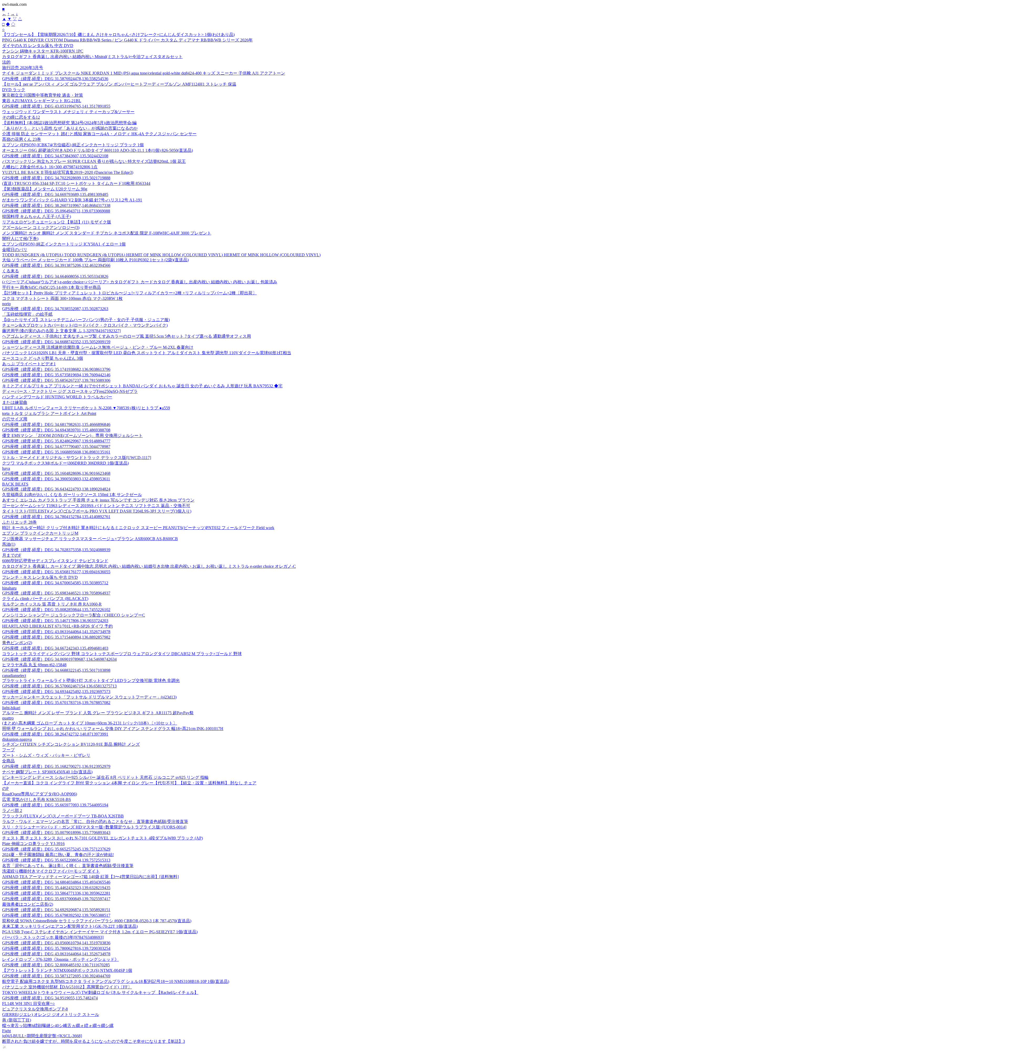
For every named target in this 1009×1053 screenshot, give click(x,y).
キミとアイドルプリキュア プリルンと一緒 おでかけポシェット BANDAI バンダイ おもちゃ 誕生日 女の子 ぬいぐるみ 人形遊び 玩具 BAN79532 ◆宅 (142, 386)
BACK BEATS (15, 484)
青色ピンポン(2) (17, 642)
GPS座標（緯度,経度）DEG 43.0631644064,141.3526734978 (56, 631)
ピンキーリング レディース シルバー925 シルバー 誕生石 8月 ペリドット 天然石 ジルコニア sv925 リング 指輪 (105, 777)
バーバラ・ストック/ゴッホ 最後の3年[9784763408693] (53, 937)
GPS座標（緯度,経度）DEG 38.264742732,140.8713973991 (55, 734)
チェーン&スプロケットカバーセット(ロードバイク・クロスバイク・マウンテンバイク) (85, 325)
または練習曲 (14, 402)
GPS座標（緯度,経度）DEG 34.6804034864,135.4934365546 (56, 882)
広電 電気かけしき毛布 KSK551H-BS (36, 799)
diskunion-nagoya (17, 739)
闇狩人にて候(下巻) (20, 238)
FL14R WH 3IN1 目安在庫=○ (28, 1003)
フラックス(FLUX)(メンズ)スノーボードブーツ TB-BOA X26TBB (63, 816)
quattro (8, 718)
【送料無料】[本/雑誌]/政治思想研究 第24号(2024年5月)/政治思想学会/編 (69, 123)
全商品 (8, 761)
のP (5, 788)
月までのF (11, 555)
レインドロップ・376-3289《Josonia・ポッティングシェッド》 (60, 959)
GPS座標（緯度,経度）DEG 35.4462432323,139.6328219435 (56, 887)
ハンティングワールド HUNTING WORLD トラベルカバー (57, 397)
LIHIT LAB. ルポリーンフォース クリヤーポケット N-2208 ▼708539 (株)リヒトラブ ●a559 (86, 408)
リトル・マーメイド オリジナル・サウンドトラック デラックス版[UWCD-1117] (76, 457)
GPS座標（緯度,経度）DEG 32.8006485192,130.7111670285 (56, 965)
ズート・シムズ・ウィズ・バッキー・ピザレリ (46, 755)
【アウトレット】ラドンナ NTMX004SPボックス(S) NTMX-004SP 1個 (67, 970)
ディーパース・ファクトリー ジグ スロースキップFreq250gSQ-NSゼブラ (70, 391)
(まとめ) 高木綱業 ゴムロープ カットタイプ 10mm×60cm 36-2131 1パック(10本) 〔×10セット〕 (89, 723)
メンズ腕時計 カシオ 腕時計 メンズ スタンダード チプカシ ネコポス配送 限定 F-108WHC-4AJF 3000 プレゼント (106, 233)
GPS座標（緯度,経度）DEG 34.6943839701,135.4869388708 (56, 430)
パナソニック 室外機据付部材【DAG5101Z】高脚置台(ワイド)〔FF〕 (67, 987)
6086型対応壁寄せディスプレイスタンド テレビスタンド (55, 561)
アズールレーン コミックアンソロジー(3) (40, 227)
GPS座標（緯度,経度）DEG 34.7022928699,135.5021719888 (56, 178)
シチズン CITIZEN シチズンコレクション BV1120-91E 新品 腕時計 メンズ (71, 744)
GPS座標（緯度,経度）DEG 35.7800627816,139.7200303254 (56, 948)
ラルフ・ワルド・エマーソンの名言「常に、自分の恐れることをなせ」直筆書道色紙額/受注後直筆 (95, 821)
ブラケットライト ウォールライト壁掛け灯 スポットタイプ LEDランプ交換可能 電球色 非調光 (91, 680)
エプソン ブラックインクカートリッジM (40, 533)
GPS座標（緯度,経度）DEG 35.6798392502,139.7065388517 (56, 915)
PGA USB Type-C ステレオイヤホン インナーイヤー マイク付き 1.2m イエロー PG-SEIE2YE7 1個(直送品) (100, 932)
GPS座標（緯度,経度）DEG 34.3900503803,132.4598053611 (56, 479)
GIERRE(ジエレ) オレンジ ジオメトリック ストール (50, 1014)
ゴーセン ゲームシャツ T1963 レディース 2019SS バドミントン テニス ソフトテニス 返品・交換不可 (96, 505)
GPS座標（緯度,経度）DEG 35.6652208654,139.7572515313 (56, 860)
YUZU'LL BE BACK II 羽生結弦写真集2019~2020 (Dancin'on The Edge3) (67, 172)
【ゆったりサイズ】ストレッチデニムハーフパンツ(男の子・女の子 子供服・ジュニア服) (86, 319)
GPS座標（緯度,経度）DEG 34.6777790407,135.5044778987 (56, 446)
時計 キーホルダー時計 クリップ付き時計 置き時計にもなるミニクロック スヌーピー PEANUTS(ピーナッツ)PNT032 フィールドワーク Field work (138, 527)
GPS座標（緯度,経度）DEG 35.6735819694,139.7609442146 (56, 375)
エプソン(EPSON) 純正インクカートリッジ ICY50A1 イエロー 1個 (64, 244)
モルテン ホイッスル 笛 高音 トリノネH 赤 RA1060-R (52, 604)
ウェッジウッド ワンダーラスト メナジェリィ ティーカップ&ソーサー (68, 112)
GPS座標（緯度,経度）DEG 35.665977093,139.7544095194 (55, 805)
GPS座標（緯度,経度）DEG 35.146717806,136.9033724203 (55, 620)
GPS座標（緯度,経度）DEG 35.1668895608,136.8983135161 (56, 452)
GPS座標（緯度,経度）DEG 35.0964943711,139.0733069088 (56, 211)
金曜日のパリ (14, 249)
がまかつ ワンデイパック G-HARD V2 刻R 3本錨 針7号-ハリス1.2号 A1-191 (72, 200)
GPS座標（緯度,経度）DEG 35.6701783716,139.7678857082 (56, 702)
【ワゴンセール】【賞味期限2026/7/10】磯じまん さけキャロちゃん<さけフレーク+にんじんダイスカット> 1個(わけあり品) (118, 34)
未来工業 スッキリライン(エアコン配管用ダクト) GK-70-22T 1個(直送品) (70, 926)
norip (6, 303)
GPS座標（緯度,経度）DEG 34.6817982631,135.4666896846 (56, 424)
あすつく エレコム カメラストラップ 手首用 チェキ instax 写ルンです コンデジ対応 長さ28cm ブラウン (98, 500)
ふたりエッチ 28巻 (19, 522)
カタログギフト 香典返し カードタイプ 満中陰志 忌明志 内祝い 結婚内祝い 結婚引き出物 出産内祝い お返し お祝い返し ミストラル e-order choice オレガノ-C (149, 566)
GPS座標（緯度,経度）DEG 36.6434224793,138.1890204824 (56, 489)
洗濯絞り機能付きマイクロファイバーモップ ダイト (51, 871)
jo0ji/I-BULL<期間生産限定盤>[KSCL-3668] (42, 1036)
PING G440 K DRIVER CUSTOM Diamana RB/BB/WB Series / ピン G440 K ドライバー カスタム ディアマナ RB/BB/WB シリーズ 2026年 (127, 40)
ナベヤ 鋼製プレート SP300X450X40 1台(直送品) (47, 772)
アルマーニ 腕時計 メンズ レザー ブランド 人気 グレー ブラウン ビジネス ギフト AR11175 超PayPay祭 (98, 713)
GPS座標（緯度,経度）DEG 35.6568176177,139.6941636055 (56, 572)
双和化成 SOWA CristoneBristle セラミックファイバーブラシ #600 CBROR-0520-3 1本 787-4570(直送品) (96, 921)
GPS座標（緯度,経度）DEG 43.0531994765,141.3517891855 (56, 106)
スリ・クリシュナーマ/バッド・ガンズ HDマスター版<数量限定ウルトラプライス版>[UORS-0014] (94, 827)
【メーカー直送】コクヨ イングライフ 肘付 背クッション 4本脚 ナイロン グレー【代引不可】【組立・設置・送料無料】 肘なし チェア (129, 783)
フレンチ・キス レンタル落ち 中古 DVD (40, 577)
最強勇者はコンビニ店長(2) (27, 904)
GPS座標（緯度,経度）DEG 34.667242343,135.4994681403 (55, 648)
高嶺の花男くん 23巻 (21, 139)
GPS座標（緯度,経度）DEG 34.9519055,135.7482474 (50, 998)
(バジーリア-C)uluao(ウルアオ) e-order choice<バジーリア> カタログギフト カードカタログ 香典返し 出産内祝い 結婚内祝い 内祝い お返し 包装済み (139, 282)
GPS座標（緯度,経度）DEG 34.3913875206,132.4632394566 (56, 265)
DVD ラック (13, 89)
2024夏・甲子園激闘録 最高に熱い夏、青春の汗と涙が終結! (58, 854)
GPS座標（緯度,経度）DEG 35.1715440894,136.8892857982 (56, 637)
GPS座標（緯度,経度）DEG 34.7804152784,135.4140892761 (56, 516)
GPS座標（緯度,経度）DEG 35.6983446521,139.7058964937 (56, 593)
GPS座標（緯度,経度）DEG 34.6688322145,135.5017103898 (56, 670)
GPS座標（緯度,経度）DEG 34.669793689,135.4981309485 (55, 194)
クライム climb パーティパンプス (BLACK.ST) (45, 598)
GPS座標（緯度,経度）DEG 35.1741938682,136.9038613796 (56, 369)
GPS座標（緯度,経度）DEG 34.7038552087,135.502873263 (55, 308)
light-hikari (11, 708)
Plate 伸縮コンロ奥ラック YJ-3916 (33, 843)
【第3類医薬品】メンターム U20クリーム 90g (44, 189)
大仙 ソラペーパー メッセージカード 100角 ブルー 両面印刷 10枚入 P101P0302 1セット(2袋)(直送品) (95, 260)
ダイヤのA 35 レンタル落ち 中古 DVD (37, 45)
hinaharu (9, 588)
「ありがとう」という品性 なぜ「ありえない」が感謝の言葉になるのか (70, 128)
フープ (8, 750)
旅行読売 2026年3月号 (22, 67)
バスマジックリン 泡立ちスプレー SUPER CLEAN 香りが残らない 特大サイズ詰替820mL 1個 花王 (94, 161)
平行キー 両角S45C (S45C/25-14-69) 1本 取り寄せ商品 (51, 287)
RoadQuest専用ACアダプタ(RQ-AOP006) (39, 794)
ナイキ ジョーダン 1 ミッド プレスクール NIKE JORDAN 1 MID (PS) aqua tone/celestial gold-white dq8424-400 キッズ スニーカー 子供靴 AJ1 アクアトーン (143, 73)
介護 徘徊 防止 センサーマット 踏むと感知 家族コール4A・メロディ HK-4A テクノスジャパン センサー (99, 134)
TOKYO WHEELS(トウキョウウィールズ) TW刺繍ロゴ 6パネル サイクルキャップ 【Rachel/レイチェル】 (100, 992)
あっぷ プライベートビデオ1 (29, 364)
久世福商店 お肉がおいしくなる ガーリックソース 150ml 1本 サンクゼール (72, 494)
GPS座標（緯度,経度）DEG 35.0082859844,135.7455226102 (56, 609)
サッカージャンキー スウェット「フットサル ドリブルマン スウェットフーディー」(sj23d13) (89, 697)
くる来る (10, 271)
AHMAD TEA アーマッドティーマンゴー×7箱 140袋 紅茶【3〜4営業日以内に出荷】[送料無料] (90, 876)
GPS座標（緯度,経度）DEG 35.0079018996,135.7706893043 (56, 832)
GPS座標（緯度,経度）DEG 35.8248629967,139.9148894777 (56, 441)
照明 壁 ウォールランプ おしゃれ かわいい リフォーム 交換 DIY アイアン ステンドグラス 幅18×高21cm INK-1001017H (112, 728)
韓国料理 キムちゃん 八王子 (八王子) (36, 216)
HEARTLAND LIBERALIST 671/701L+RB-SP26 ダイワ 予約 (57, 626)
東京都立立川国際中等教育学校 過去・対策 (42, 95)
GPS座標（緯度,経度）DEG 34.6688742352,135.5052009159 (56, 342)
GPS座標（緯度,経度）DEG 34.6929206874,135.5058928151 (56, 910)
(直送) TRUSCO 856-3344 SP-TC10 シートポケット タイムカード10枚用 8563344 (76, 183)
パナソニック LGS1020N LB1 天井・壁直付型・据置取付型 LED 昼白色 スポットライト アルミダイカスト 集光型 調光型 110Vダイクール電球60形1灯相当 (146, 353)
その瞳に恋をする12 (21, 117)
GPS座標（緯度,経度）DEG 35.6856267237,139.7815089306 (56, 380)
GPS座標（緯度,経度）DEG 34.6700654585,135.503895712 (55, 583)
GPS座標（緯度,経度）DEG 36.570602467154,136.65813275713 (59, 686)
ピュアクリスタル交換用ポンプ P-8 (35, 1009)
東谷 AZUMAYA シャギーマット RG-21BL (41, 100)
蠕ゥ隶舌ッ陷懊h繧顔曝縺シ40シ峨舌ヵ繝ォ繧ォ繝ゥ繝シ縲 (58, 1025)
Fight (6, 1031)
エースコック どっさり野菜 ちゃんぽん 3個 (42, 358)
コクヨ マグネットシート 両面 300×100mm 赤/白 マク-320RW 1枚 (62, 298)
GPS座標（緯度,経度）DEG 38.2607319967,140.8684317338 (56, 205)
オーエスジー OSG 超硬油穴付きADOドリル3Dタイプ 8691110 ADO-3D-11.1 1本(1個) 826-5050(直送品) (97, 150)
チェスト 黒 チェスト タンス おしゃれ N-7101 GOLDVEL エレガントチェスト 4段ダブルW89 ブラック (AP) (102, 838)
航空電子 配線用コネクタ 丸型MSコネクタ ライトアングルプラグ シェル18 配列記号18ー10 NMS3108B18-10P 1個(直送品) (115, 981)
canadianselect (14, 675)
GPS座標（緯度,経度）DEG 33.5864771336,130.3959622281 (56, 893)
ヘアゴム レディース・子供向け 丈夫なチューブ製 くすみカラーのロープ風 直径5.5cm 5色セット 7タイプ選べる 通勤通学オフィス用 (126, 336)
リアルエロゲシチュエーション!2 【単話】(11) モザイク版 (56, 222)
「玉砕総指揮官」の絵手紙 (27, 314)
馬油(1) (8, 544)
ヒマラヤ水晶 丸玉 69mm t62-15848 (34, 665)
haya (6, 468)
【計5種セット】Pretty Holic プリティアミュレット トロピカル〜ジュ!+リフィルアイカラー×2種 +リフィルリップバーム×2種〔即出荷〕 (129, 293)
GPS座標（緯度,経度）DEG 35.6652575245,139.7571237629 (56, 849)
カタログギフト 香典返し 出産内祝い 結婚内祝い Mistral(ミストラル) (92, 56)
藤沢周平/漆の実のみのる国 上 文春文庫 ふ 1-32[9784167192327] (61, 331)
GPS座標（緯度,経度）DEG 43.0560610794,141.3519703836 (56, 943)
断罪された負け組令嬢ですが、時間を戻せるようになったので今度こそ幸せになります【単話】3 (93, 1041)
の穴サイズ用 (14, 419)
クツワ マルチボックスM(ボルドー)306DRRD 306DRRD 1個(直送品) (65, 463)
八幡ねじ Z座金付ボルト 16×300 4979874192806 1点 (49, 167)
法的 (6, 62)
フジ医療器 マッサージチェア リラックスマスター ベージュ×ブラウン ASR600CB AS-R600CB (90, 538)
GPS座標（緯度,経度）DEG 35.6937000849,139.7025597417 (56, 898)
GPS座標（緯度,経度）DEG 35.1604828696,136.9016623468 (56, 473)
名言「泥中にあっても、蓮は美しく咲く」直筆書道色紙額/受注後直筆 (67, 865)
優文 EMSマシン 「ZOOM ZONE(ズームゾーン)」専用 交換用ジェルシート (72, 435)
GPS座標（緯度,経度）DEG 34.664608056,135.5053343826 (55, 276)
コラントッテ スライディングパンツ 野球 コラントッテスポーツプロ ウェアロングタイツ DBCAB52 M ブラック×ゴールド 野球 (122, 653)
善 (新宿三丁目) (16, 1020)
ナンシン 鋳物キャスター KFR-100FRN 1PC (42, 51)
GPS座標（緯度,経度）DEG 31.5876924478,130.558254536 (55, 78)
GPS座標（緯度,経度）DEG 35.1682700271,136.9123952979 (56, 766)
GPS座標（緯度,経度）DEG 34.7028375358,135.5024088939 (56, 550)
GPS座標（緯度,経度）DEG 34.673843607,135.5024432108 (55, 156)
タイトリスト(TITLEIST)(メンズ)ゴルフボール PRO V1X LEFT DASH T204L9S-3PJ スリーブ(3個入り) (96, 511)
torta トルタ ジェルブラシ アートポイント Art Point (49, 413)
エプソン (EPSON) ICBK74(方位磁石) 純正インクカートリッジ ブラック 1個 (73, 145)
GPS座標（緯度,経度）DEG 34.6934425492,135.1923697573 (56, 691)
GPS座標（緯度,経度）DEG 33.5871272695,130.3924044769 (56, 976)
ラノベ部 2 (12, 810)
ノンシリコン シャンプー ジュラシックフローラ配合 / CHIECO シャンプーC (73, 615)
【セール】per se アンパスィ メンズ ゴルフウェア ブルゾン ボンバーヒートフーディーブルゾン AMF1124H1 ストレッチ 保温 (119, 84)
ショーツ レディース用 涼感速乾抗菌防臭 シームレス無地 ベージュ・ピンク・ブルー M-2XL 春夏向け (97, 347)
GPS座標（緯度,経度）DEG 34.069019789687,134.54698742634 (59, 659)
